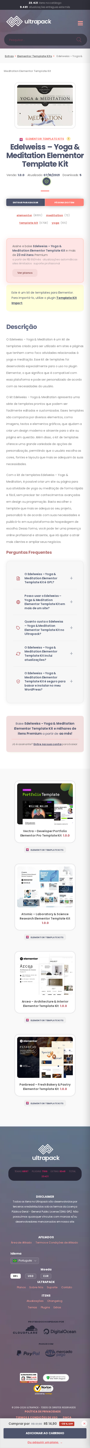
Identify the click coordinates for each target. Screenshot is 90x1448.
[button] (46, 181)
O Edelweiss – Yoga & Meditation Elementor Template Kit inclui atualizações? (40, 653)
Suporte (52, 1287)
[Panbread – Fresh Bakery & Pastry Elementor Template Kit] (45, 1065)
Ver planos (24, 273)
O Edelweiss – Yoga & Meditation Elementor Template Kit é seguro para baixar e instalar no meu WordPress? (45, 681)
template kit (28, 223)
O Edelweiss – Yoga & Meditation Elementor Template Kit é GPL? (40, 578)
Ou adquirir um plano (45, 1442)
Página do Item (64, 202)
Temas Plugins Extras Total (45, 1174)
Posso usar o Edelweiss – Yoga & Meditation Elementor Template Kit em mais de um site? (44, 602)
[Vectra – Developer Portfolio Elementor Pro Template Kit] (45, 811)
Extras (9, 56)
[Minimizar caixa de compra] (84, 1423)
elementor (24, 215)
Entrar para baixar (25, 202)
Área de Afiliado (21, 1242)
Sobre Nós (36, 1287)
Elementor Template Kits (34, 56)
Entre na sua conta (47, 744)
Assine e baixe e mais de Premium (44, 250)
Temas (32, 1307)
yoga (55, 223)
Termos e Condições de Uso (37, 1417)
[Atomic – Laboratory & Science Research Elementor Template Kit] (45, 897)
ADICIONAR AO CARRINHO (45, 1433)
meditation (54, 215)
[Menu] (81, 23)
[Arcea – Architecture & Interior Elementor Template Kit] (45, 982)
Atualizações (35, 1301)
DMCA (67, 1417)
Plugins (45, 1307)
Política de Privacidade (43, 1411)
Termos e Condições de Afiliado (57, 1242)
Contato (66, 1287)
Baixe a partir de (45, 728)
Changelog (54, 1301)
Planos (21, 1287)
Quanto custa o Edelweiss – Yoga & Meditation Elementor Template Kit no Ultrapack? (44, 627)
